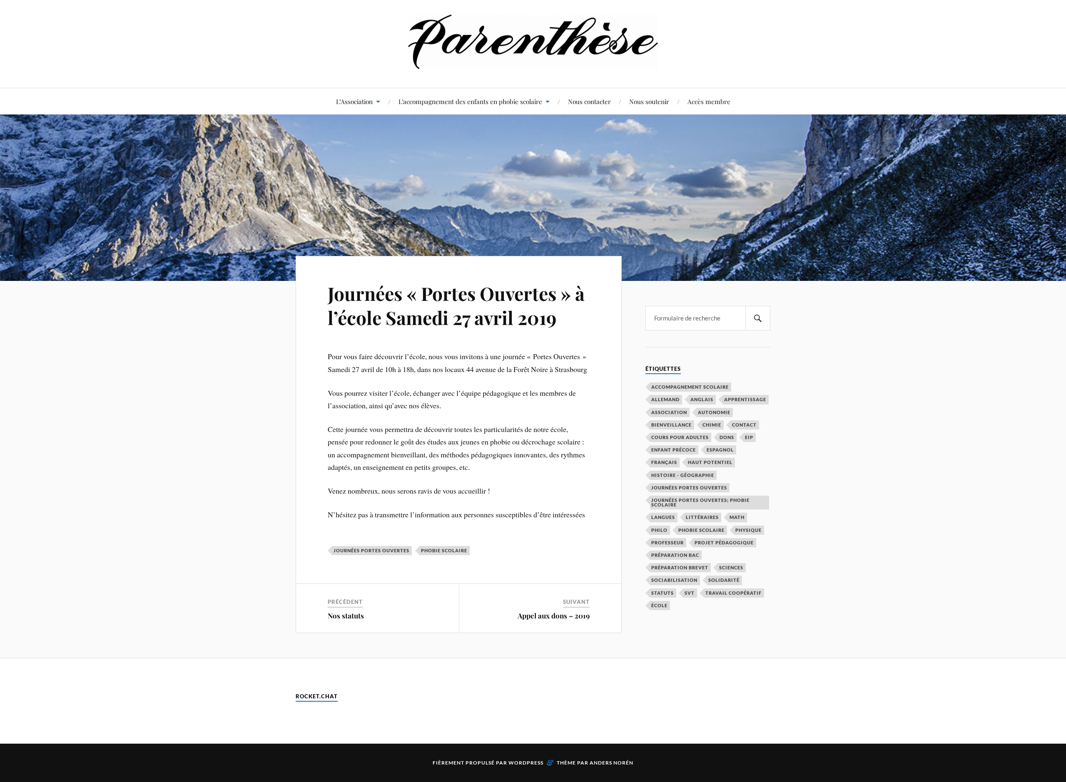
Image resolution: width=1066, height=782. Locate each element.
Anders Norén (611, 763)
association (669, 412)
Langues (663, 517)
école (659, 605)
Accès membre (708, 101)
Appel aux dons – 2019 (554, 615)
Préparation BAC (675, 555)
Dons (727, 437)
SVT (690, 593)
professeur (667, 542)
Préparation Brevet (679, 567)
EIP (749, 437)
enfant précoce (673, 449)
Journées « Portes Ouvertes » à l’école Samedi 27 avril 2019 (456, 305)
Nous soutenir (649, 101)
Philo (659, 530)
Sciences (731, 567)
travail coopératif (733, 593)
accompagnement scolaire (690, 387)
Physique (748, 530)
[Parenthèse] (533, 62)
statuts (662, 593)
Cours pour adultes (680, 437)
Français (664, 462)
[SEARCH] (757, 318)
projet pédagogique (724, 542)
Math (737, 517)
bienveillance (671, 424)
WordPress (525, 763)
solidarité (724, 580)
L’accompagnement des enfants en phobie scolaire (470, 101)
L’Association (354, 101)
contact (744, 424)
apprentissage (745, 399)
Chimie (711, 424)
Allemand (665, 399)
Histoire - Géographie (682, 475)
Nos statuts (346, 615)
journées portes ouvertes (371, 550)
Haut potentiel (710, 462)
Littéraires (702, 517)
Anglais (701, 399)
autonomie (714, 412)
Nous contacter (589, 101)
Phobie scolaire (444, 550)
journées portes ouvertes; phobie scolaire (700, 502)
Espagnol (720, 449)
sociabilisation (674, 580)
